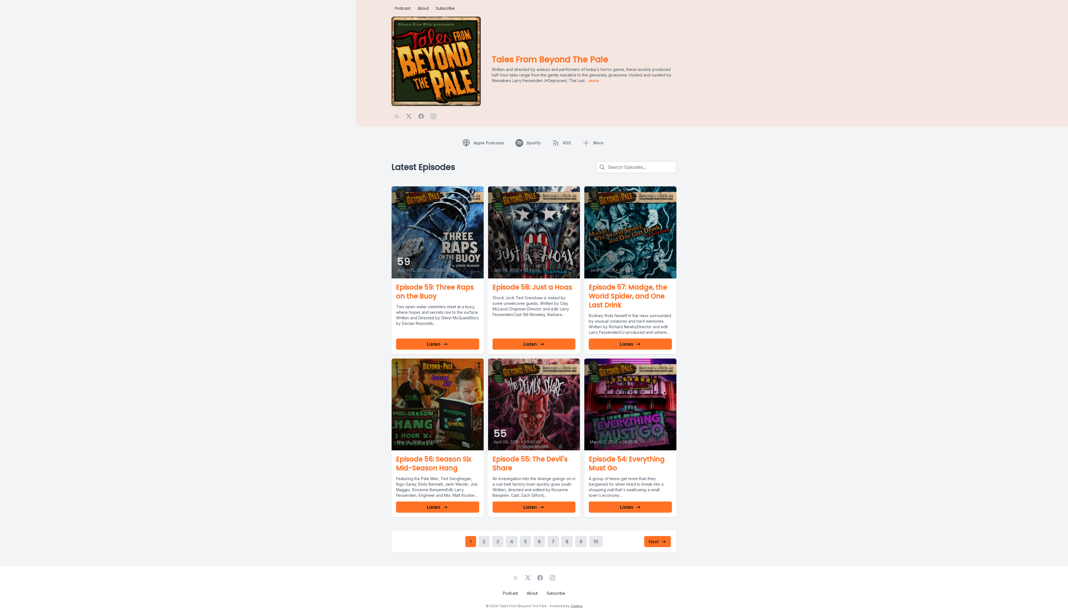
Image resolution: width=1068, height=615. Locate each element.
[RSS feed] (397, 116)
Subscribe (445, 8)
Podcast (403, 8)
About (423, 8)
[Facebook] (421, 116)
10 (596, 541)
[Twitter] (409, 116)
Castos (576, 606)
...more (592, 80)
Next (654, 541)
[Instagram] (433, 116)
